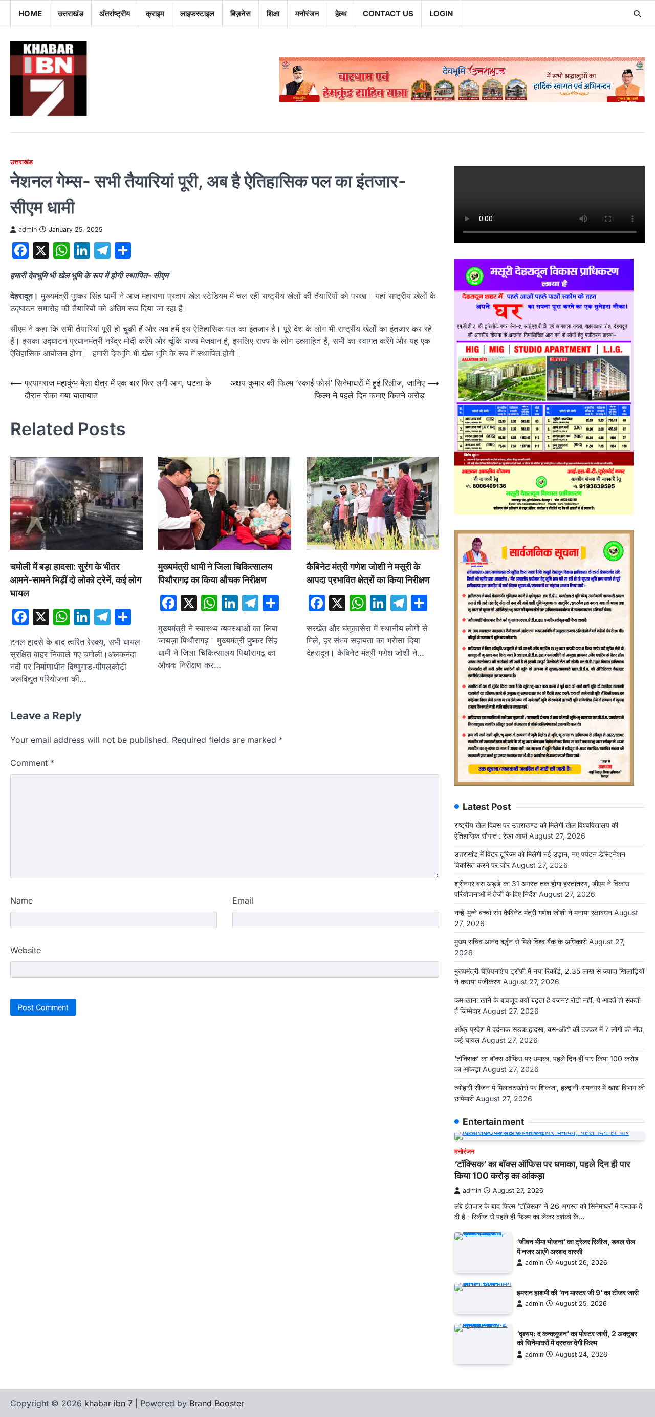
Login (441, 13)
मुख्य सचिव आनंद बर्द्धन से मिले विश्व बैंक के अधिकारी (520, 941)
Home (30, 13)
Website (25, 950)
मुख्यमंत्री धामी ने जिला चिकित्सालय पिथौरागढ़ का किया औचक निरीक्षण (215, 573)
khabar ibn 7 (108, 1403)
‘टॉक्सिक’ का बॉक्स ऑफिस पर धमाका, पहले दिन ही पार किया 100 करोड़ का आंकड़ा (542, 1169)
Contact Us (388, 13)
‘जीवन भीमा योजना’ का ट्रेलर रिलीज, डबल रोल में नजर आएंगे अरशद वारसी (576, 1246)
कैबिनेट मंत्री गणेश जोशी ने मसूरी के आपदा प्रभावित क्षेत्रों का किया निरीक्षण (368, 573)
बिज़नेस (240, 13)
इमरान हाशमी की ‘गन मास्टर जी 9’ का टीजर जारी (578, 1292)
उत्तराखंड (70, 13)
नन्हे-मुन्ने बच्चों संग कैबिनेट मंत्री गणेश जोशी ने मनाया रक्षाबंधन (533, 912)
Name (21, 900)
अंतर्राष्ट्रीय (114, 13)
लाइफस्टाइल (197, 13)
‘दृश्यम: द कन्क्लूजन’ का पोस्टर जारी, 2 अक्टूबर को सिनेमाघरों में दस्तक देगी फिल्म (577, 1338)
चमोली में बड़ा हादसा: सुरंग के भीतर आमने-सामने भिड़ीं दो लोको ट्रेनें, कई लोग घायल (75, 580)
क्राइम (155, 13)
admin (27, 229)
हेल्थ (341, 13)
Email (242, 900)
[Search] (637, 14)
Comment (32, 763)
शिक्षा (273, 13)
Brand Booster (216, 1403)
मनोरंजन (307, 13)
